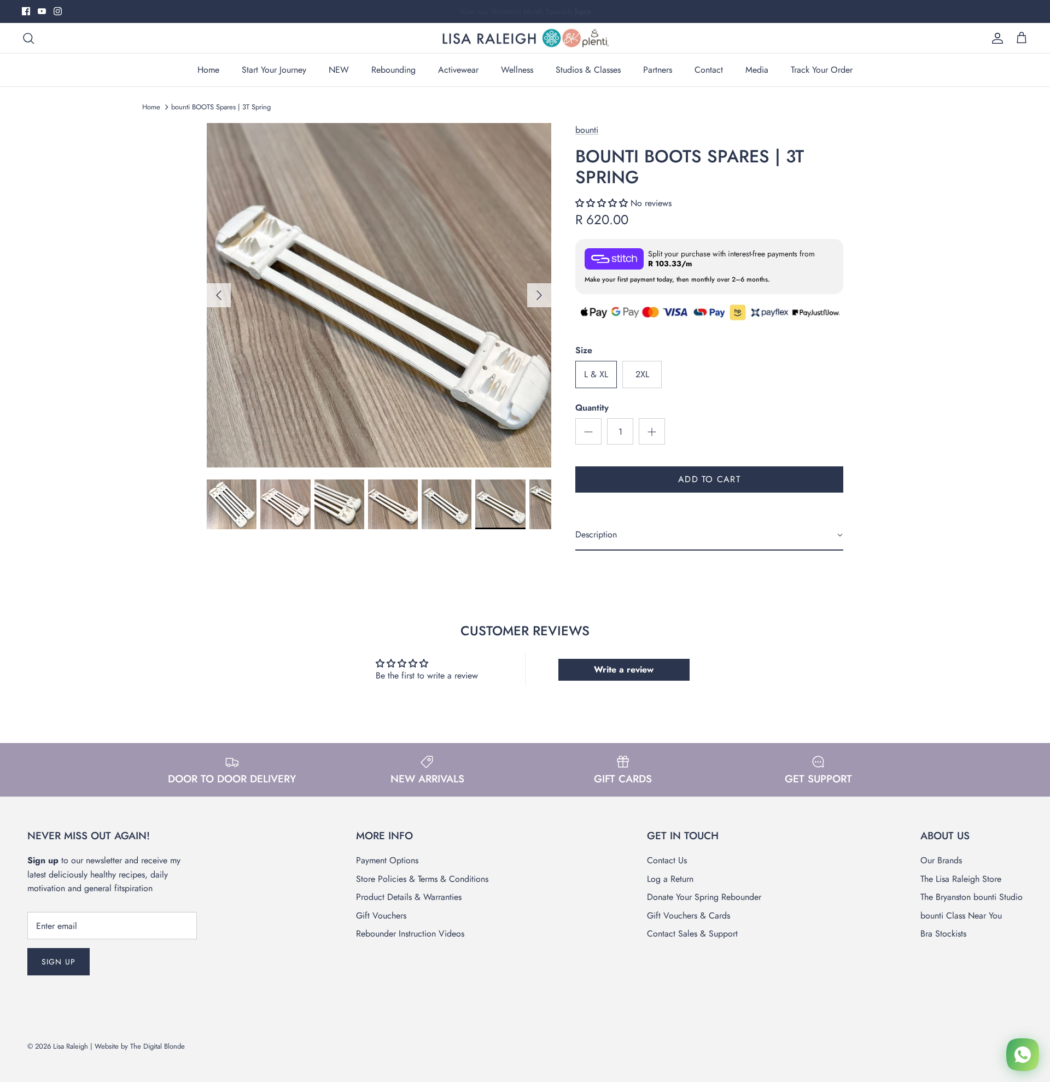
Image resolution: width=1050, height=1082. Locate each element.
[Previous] (219, 295)
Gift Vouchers (381, 915)
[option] (379, 295)
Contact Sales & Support (692, 933)
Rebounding (393, 69)
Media (756, 69)
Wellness (517, 69)
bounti (586, 130)
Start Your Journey (274, 69)
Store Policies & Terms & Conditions (422, 879)
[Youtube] (42, 11)
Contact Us (667, 860)
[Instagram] (58, 11)
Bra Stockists (943, 933)
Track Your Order (822, 69)
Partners (657, 69)
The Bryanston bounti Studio (971, 897)
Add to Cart (709, 479)
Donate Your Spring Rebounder (704, 897)
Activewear (458, 69)
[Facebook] (26, 11)
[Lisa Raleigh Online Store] (525, 38)
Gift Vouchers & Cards (688, 915)
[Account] (995, 38)
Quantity (592, 408)
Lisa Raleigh (70, 1046)
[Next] (539, 295)
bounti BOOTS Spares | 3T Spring (221, 107)
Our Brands (941, 860)
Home (208, 69)
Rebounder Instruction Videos (410, 933)
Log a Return (670, 879)
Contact (709, 69)
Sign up (58, 961)
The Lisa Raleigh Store (960, 879)
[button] (603, 203)
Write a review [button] (624, 669)
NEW (339, 69)
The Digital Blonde (157, 1046)
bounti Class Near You (961, 915)
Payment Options (387, 860)
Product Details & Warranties (409, 897)
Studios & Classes (588, 69)
